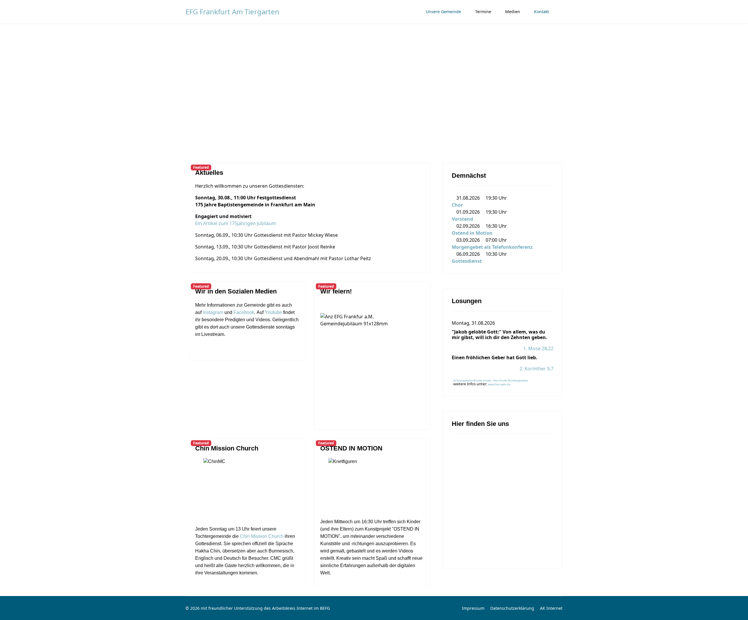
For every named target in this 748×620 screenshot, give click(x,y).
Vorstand (462, 219)
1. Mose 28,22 (538, 348)
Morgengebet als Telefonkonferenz (492, 247)
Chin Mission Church (226, 448)
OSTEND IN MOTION (351, 448)
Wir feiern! (336, 291)
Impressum (473, 608)
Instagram (213, 312)
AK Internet (551, 608)
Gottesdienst (467, 261)
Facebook (243, 312)
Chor (457, 205)
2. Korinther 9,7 (536, 368)
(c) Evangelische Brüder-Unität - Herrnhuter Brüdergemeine (490, 380)
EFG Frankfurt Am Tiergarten (232, 11)
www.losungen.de (499, 384)
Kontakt (541, 11)
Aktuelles (209, 172)
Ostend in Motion (472, 233)
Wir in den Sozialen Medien (236, 291)
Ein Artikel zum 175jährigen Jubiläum (235, 223)
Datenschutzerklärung (512, 608)
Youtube (273, 312)
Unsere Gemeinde (443, 11)
